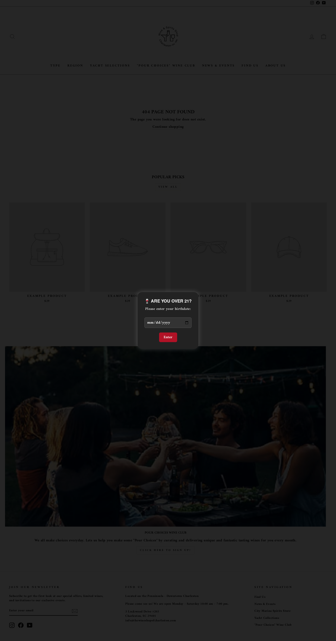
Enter (168, 337)
